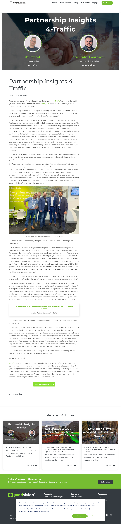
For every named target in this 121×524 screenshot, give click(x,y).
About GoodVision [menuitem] (78, 497)
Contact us (107, 3)
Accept (79, 516)
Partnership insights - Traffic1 (19, 447)
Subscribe (105, 482)
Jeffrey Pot (45, 104)
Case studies (65, 3)
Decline (94, 516)
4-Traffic (57, 101)
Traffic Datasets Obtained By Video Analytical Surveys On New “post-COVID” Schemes (59, 449)
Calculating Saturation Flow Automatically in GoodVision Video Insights (99, 449)
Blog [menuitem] (99, 497)
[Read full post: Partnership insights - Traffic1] (21, 432)
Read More (30, 465)
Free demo (52, 3)
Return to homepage (89, 3)
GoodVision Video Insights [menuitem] (53, 497)
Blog (76, 3)
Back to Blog (17, 394)
